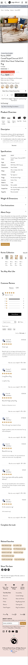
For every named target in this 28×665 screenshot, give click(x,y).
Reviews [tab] (11, 288)
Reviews (5, 599)
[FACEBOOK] (6, 631)
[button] (26, 2)
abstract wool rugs (18, 552)
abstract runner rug (6, 549)
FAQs (4, 602)
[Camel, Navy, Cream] (3, 86)
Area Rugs (7, 10)
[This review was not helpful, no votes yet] (24, 363)
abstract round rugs (6, 552)
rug (14, 329)
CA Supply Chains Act (20, 649)
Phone (4, 614)
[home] (14, 3)
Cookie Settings (19, 596)
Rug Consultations (20, 607)
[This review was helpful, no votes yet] (21, 363)
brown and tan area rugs (8, 556)
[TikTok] (16, 631)
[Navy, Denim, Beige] (16, 86)
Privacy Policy (11, 627)
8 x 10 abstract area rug (19, 549)
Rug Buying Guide (20, 602)
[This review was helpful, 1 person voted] (21, 463)
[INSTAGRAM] (4, 631)
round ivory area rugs (7, 559)
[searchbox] (8, 322)
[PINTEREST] (9, 631)
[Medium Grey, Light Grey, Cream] (12, 86)
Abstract (12, 10)
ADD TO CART (21, 95)
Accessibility (19, 593)
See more (14, 145)
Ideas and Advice (20, 599)
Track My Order (7, 593)
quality (4, 329)
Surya (3, 66)
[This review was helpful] (21, 437)
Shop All (25, 253)
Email (21, 614)
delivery (9, 329)
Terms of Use (17, 627)
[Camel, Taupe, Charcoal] (7, 86)
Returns (5, 604)
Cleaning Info (19, 604)
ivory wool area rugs (19, 559)
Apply (10, 99)
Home (2, 10)
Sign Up (23, 623)
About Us (5, 596)
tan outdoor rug (17, 545)
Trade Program (6, 607)
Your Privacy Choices (14, 652)
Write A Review (15, 314)
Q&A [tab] (17, 288)
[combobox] (20, 333)
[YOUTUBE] (13, 631)
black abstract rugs (6, 545)
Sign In (15, 99)
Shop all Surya (5, 244)
